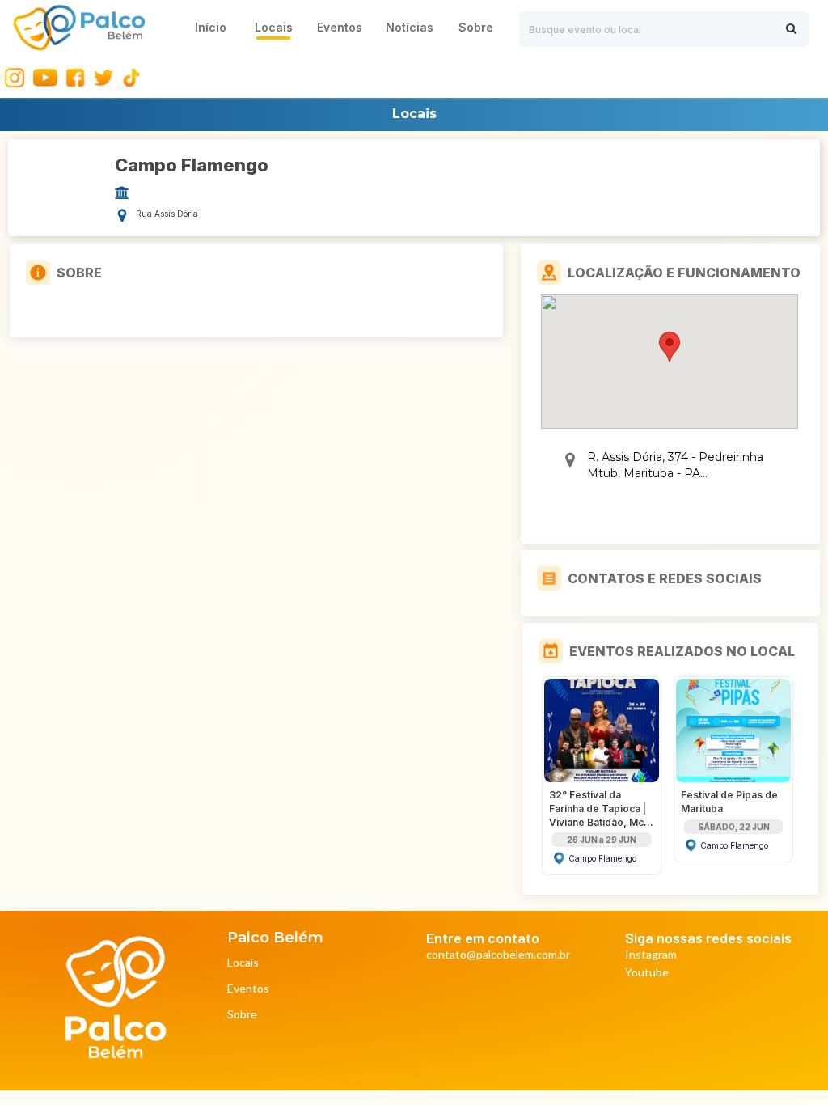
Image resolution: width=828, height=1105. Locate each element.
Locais (243, 963)
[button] (669, 346)
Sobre (242, 1015)
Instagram (651, 955)
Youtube (647, 973)
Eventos (248, 989)
